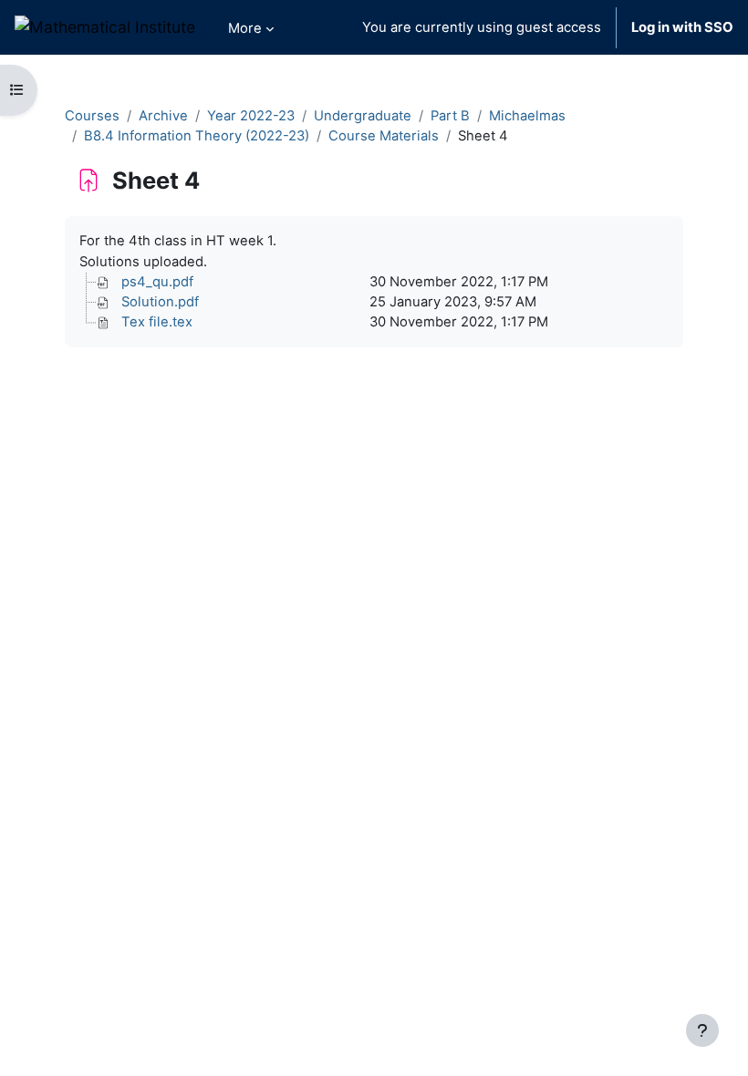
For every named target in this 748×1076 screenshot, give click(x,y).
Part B (450, 116)
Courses (92, 116)
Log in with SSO (682, 27)
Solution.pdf (160, 302)
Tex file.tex (156, 322)
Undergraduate (362, 116)
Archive (163, 116)
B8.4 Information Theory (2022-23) (196, 136)
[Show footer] (702, 1030)
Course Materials (383, 136)
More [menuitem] (245, 28)
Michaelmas (527, 116)
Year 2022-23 (251, 116)
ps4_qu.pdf (157, 282)
